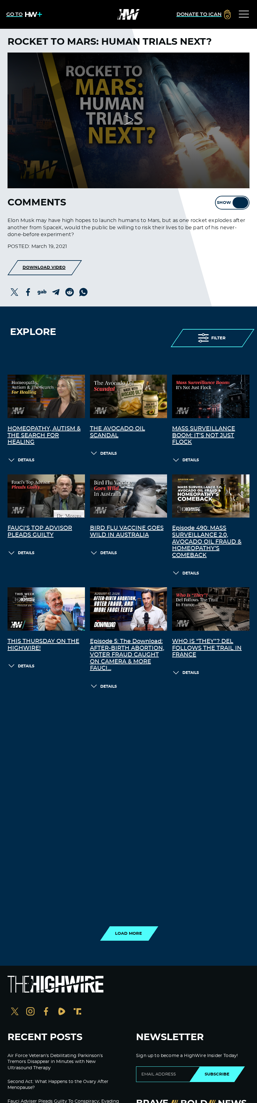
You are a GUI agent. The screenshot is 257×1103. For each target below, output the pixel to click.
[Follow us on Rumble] (62, 1012)
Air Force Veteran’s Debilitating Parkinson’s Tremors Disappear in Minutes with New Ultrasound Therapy (55, 1062)
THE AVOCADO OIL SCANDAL (117, 432)
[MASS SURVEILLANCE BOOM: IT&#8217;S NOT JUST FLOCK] (210, 396)
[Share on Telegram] (56, 292)
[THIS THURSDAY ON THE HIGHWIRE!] (46, 609)
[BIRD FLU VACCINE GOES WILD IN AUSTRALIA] (128, 496)
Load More (128, 933)
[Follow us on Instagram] (30, 1012)
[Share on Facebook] (28, 292)
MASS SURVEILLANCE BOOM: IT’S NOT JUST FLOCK (203, 435)
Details (26, 460)
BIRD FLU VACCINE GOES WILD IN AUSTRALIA (127, 531)
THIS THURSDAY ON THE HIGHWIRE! (43, 645)
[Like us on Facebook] (46, 1012)
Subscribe (217, 1074)
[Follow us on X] (15, 1012)
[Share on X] (14, 292)
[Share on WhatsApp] (83, 292)
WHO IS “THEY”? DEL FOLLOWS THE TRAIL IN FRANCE (207, 648)
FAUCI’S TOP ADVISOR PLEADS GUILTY (40, 531)
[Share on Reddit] (69, 292)
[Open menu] (244, 14)
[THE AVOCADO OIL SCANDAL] (128, 396)
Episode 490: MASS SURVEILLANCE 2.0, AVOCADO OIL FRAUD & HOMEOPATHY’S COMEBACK (206, 541)
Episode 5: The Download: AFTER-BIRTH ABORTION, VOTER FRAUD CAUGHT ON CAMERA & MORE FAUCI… (127, 655)
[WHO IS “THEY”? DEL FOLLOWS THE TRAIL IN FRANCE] (210, 609)
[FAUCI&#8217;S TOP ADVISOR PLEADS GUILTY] (46, 496)
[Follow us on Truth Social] (77, 1012)
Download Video (44, 267)
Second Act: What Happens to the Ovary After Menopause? (58, 1085)
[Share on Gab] (42, 292)
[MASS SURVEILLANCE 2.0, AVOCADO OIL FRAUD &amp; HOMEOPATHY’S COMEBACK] (210, 496)
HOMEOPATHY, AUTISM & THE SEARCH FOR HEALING (44, 435)
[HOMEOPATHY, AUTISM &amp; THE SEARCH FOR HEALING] (46, 396)
